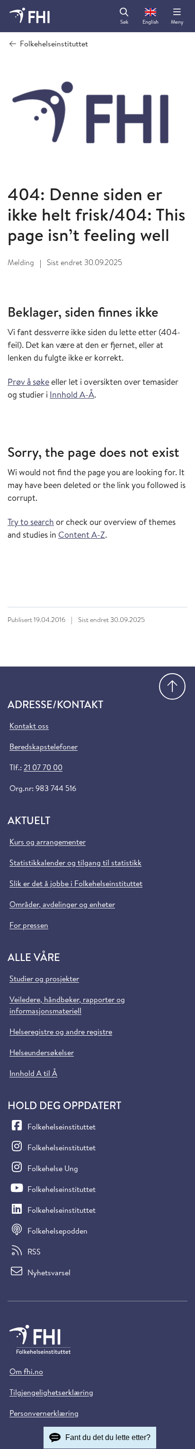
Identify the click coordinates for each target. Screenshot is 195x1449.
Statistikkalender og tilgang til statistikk (75, 862)
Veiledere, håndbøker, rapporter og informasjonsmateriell (67, 1005)
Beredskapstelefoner (43, 746)
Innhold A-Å (72, 394)
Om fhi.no (26, 1371)
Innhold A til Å (33, 1073)
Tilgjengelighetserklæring (51, 1392)
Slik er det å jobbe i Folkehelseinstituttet (75, 883)
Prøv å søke (28, 382)
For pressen (28, 925)
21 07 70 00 (43, 767)
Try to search (31, 522)
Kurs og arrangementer (47, 841)
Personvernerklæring (44, 1413)
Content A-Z (81, 535)
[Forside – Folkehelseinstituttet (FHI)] (29, 16)
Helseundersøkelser (41, 1052)
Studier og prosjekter (44, 978)
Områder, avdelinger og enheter (62, 904)
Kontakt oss (29, 725)
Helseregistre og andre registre (60, 1031)
